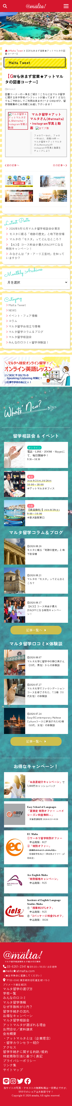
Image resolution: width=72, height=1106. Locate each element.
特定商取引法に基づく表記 (23, 1056)
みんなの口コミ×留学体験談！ (29, 342)
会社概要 (9, 1033)
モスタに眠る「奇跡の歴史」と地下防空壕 (37, 234)
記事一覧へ (34, 630)
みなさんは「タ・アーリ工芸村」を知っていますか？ (35, 256)
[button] (6, 371)
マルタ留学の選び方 (18, 988)
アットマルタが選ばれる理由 (24, 1024)
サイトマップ (13, 1069)
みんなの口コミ (14, 997)
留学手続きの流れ (16, 1011)
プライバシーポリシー (19, 1060)
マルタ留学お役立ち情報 (25, 326)
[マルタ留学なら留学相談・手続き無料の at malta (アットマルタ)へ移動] (6, 50)
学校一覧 (9, 993)
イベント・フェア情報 (23, 316)
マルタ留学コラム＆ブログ (26, 332)
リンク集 (9, 1065)
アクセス (9, 1047)
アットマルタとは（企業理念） (29, 1038)
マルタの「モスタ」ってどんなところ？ (35, 239)
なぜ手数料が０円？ (18, 1006)
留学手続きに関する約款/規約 (25, 1051)
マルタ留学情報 (14, 1002)
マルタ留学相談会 (20, 337)
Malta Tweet (17, 305)
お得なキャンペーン (18, 1015)
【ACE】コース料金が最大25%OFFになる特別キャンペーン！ (34, 247)
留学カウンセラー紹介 (22, 1042)
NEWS (13, 310)
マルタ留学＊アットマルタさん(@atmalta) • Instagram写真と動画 (47, 121)
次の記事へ (59, 165)
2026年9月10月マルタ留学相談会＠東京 (34, 228)
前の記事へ (13, 165)
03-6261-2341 (16, 966)
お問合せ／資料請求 (18, 1029)
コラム (13, 321)
